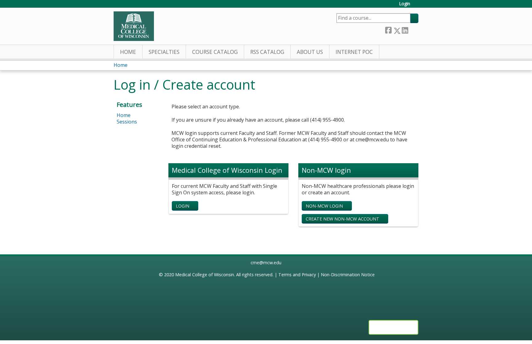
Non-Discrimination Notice (348, 274)
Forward (413, 29)
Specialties (164, 51)
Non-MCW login (324, 206)
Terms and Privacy (297, 274)
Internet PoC (354, 51)
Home (128, 51)
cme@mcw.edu (266, 262)
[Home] (134, 26)
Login (404, 4)
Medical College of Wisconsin (204, 274)
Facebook (388, 29)
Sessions (127, 121)
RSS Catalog (267, 51)
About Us (310, 51)
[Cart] (416, 6)
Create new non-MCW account (342, 219)
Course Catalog (215, 51)
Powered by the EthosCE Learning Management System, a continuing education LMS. (393, 327)
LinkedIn (405, 29)
